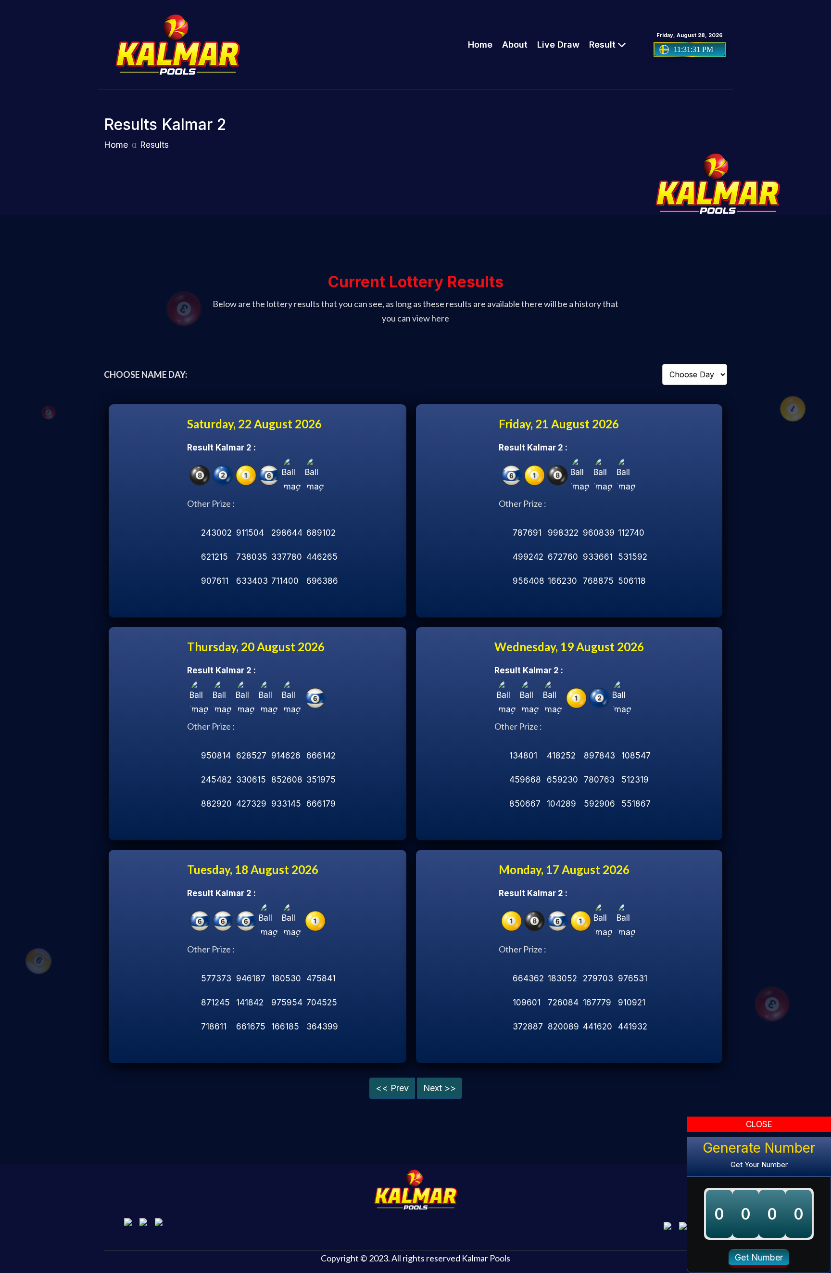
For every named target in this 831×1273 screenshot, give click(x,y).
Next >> (439, 1088)
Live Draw (558, 44)
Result (603, 44)
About (515, 44)
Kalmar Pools (486, 1258)
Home (480, 44)
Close (759, 1124)
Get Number (759, 1257)
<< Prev (392, 1088)
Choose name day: (145, 374)
